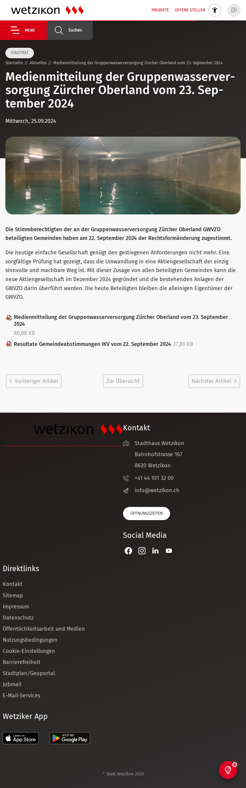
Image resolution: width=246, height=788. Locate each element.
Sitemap (13, 595)
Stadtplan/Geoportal (29, 673)
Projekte (160, 10)
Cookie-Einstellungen (29, 651)
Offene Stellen (190, 10)
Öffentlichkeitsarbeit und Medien (44, 629)
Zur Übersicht (123, 381)
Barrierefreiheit (21, 662)
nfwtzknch (157, 490)
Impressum (16, 606)
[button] (28, 30)
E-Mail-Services (21, 695)
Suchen (75, 30)
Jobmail (12, 684)
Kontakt (12, 584)
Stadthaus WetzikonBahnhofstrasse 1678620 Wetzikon (159, 454)
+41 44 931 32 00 (154, 478)
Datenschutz (18, 617)
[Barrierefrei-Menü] (214, 10)
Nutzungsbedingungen (30, 640)
